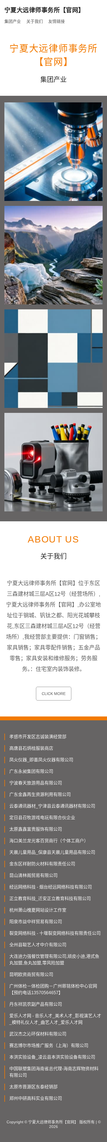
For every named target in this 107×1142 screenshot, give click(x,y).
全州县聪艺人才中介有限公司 (37, 944)
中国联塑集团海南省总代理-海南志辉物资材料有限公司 (53, 1072)
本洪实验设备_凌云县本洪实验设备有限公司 (52, 1057)
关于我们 (34, 21)
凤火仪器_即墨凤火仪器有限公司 (41, 759)
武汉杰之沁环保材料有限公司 (37, 1034)
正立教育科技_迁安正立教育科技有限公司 (50, 898)
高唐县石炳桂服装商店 (31, 748)
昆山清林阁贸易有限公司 (33, 875)
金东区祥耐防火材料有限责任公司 (42, 864)
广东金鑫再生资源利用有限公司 (40, 794)
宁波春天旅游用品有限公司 (35, 783)
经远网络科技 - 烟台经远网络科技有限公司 (50, 887)
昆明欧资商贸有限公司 (31, 974)
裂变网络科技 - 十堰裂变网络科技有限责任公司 (55, 933)
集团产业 (12, 21)
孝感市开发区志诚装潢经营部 (37, 736)
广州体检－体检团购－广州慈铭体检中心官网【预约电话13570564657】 (53, 989)
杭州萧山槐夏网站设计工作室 (37, 910)
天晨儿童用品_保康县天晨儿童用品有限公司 (52, 852)
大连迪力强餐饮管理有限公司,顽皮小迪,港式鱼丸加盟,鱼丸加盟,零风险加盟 (54, 959)
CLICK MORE (54, 693)
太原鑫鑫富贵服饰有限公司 (35, 829)
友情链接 (56, 21)
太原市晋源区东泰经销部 (33, 1086)
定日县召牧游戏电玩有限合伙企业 (42, 817)
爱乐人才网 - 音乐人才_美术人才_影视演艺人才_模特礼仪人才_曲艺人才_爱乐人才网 (55, 1019)
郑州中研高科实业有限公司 (35, 1098)
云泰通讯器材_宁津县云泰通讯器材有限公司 (52, 806)
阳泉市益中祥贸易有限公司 (35, 921)
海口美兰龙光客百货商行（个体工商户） (48, 840)
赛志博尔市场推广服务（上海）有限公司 (48, 1045)
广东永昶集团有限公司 (31, 771)
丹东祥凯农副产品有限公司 (35, 1004)
